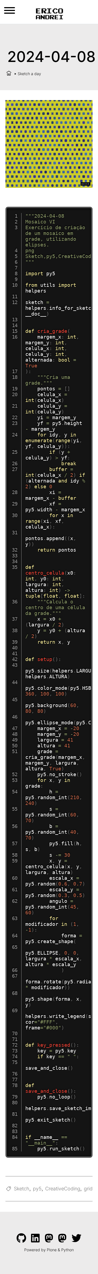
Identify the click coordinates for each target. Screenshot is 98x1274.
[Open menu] (9, 10)
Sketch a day (29, 73)
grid (88, 1188)
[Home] (8, 73)
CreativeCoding (62, 1188)
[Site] (49, 13)
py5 (37, 1188)
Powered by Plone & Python (49, 1249)
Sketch (21, 1188)
